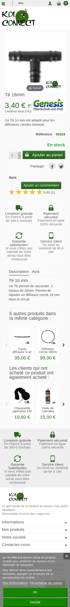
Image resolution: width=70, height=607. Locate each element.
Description (19, 271)
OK (35, 592)
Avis (36, 271)
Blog (20, 3)
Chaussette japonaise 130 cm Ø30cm (22, 411)
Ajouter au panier (47, 155)
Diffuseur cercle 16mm (48, 350)
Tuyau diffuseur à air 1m (22, 352)
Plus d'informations (15, 583)
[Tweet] (61, 166)
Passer (35, 602)
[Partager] (52, 166)
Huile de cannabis (48, 409)
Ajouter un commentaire (41, 185)
